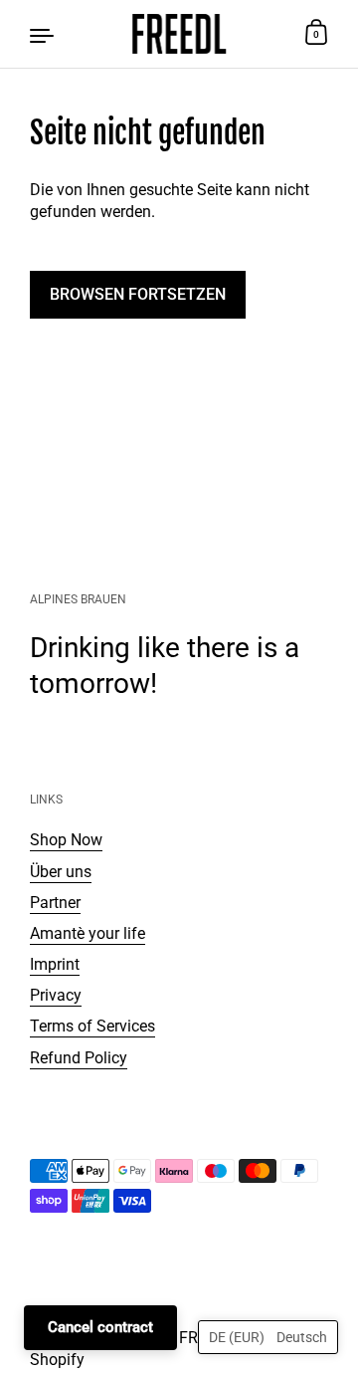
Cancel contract (100, 1327)
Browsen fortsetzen (138, 294)
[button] (268, 1337)
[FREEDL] (179, 34)
